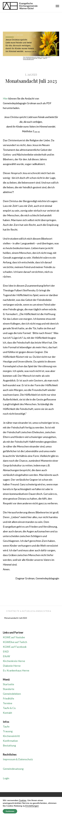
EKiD (6, 651)
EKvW (6, 656)
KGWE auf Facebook (15, 646)
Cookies (22, 800)
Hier (5, 98)
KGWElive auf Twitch (15, 642)
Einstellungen (32, 806)
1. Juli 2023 (31, 74)
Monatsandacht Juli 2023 (31, 81)
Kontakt (7, 712)
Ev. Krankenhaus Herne (16, 670)
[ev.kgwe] (20, 6)
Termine (7, 703)
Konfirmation (10, 740)
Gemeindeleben (12, 693)
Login (6, 778)
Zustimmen (10, 811)
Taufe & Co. (9, 708)
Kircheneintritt (11, 736)
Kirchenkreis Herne (14, 661)
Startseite (13, 611)
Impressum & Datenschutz (18, 759)
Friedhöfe (8, 698)
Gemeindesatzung (13, 768)
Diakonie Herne (12, 665)
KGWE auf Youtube (14, 637)
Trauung (8, 731)
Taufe (6, 726)
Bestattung (9, 745)
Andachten (42, 611)
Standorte (8, 689)
